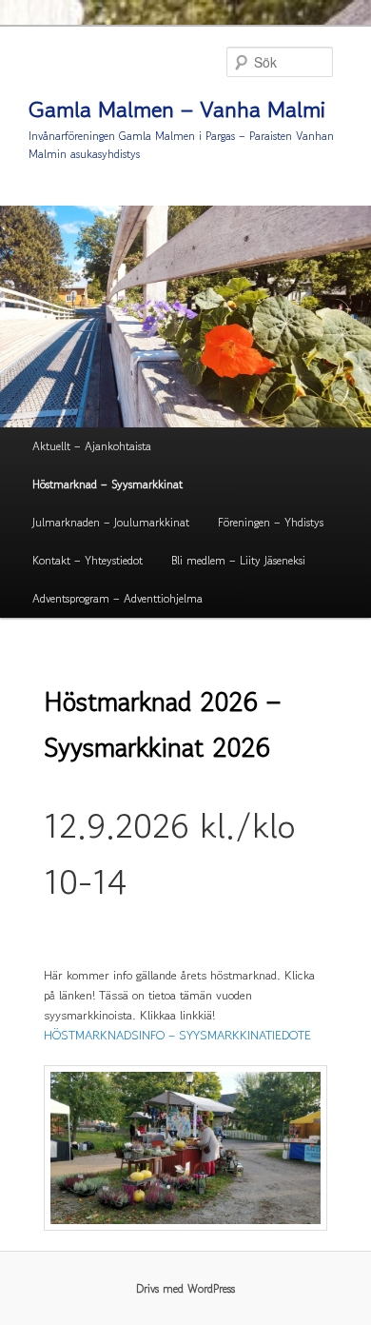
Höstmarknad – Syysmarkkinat (107, 484)
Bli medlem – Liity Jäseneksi (238, 560)
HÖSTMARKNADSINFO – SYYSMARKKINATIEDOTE (177, 1035)
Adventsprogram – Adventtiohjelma (117, 598)
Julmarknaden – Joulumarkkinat (110, 522)
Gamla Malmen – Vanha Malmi (177, 109)
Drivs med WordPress (185, 1288)
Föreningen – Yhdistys (270, 522)
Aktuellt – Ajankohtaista (91, 446)
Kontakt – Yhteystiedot (87, 560)
